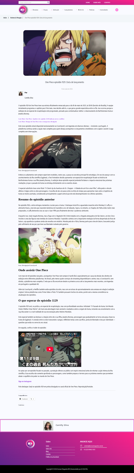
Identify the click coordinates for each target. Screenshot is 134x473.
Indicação (56, 10)
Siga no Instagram (24, 381)
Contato (107, 2)
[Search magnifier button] (48, 2)
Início (5, 18)
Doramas (35, 10)
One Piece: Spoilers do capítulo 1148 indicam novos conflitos (45, 119)
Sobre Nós (97, 2)
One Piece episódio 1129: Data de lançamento (64, 82)
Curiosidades (104, 10)
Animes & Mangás (16, 18)
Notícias (91, 10)
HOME (88, 2)
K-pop (46, 10)
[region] (67, 465)
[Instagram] (116, 9)
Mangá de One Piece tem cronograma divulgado (41, 121)
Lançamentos (69, 10)
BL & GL (81, 10)
